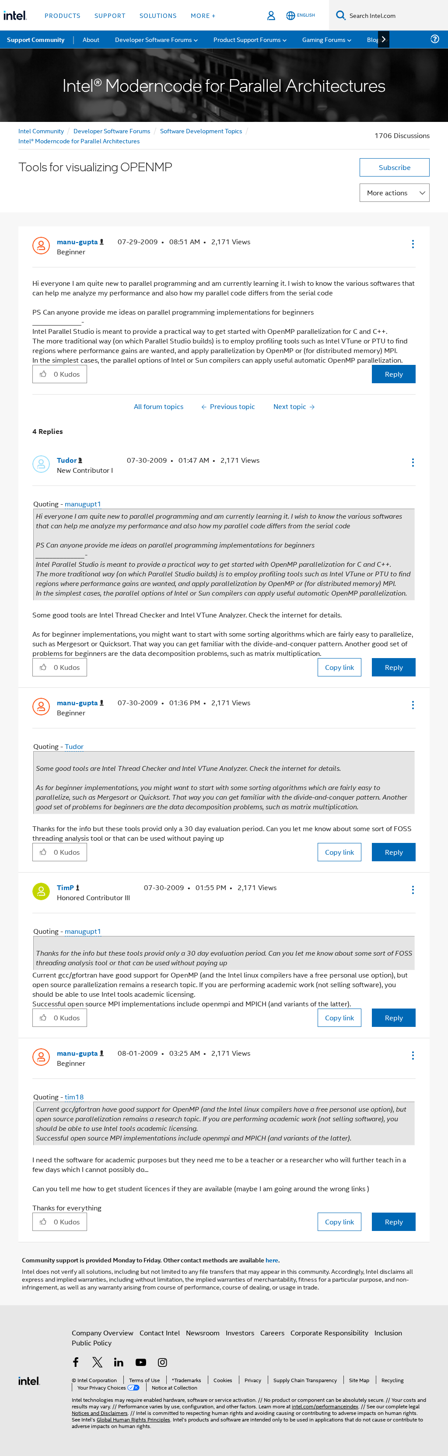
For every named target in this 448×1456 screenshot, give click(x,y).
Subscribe (395, 167)
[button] (412, 244)
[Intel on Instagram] (162, 1363)
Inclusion (388, 1333)
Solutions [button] (158, 15)
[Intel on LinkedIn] (119, 1363)
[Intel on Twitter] (97, 1363)
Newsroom (203, 1333)
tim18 (74, 1097)
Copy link (339, 667)
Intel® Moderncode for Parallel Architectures (79, 140)
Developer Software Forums (112, 130)
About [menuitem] (91, 39)
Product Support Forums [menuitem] (247, 39)
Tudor (74, 746)
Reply (394, 374)
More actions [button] (387, 192)
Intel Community (41, 130)
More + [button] (203, 15)
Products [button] (62, 15)
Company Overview (102, 1333)
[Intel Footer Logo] (29, 1380)
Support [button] (110, 15)
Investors (240, 1333)
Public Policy (92, 1343)
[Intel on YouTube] (140, 1363)
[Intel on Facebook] (75, 1363)
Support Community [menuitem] (35, 39)
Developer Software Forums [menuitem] (153, 39)
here (272, 1260)
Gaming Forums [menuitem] (324, 39)
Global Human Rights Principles (133, 1419)
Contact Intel (160, 1333)
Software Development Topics (201, 130)
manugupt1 (83, 504)
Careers (272, 1333)
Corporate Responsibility (329, 1333)
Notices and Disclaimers (100, 1412)
